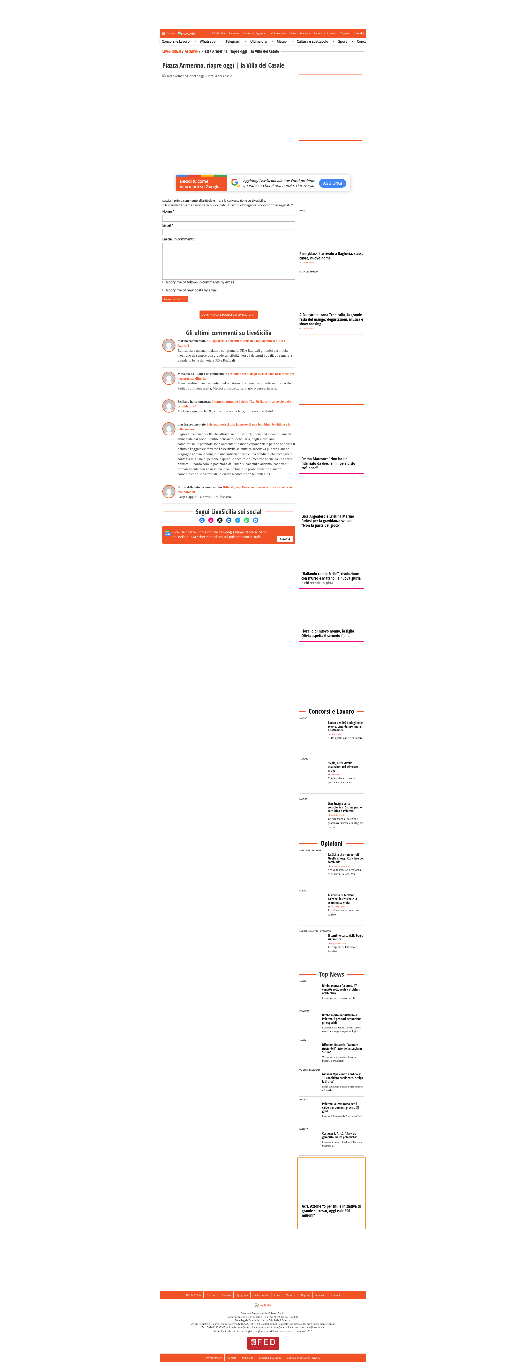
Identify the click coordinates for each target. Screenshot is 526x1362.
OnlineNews (308, 262)
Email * (167, 225)
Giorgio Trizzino (338, 943)
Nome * (168, 211)
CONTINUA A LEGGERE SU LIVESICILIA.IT (229, 314)
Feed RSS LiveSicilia (270, 1358)
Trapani (344, 33)
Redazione (335, 734)
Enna (293, 33)
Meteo (259, 41)
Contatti (231, 1358)
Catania (247, 33)
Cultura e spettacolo (290, 41)
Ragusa (318, 33)
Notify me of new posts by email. (192, 290)
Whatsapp (185, 41)
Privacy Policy (214, 1358)
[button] (302, 1222)
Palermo (234, 33)
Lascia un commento (178, 239)
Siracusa (331, 33)
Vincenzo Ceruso (338, 906)
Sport (320, 41)
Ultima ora (236, 41)
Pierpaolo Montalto (340, 866)
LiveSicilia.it (171, 51)
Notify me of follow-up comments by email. (200, 282)
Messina (305, 33)
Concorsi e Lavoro (348, 41)
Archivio (191, 51)
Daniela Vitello (337, 815)
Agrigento (261, 33)
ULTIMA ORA (217, 33)
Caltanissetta (278, 33)
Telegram (210, 41)
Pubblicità (247, 1358)
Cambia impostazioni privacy (303, 1358)
